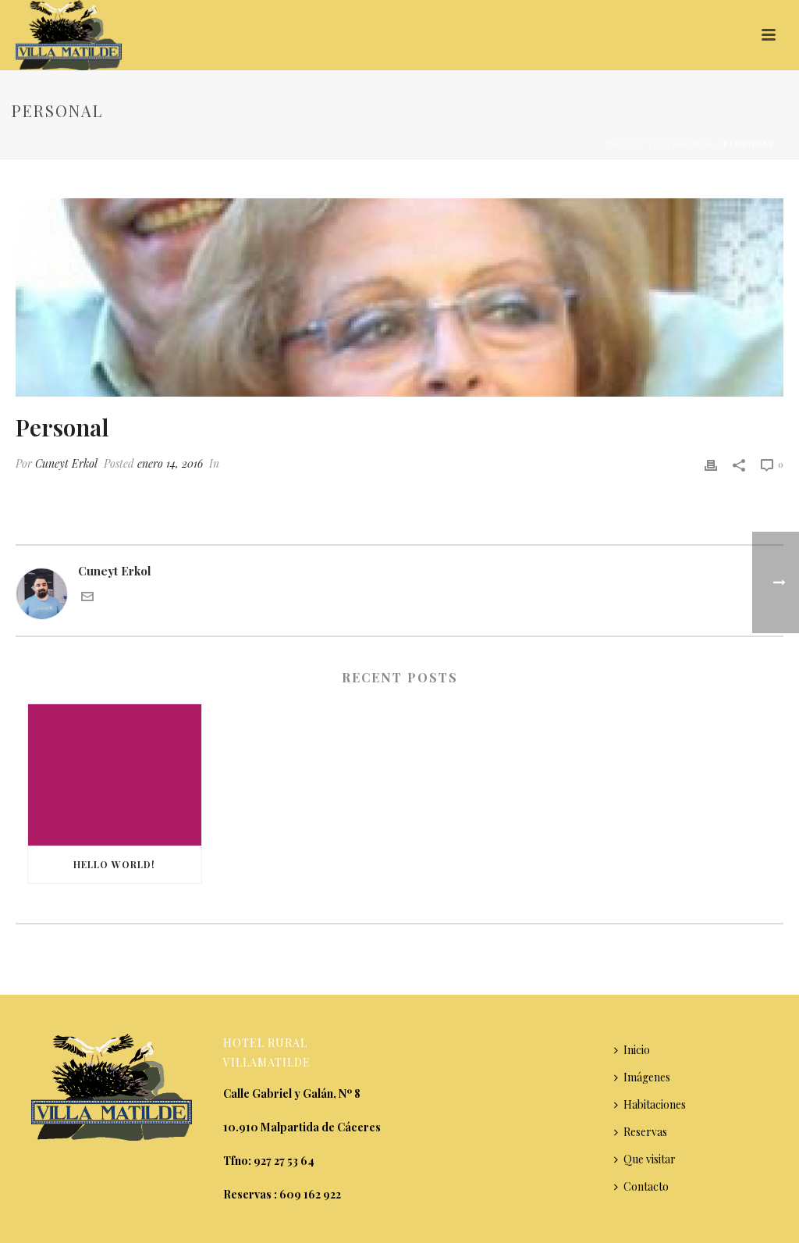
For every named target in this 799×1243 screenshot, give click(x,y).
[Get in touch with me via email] (87, 598)
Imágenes (646, 1077)
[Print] (711, 463)
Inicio (621, 143)
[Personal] (399, 297)
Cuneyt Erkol (66, 463)
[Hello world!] (114, 775)
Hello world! (114, 864)
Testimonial (681, 143)
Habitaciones (654, 1104)
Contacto (646, 1186)
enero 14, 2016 (170, 463)
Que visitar (649, 1159)
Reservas (645, 1131)
